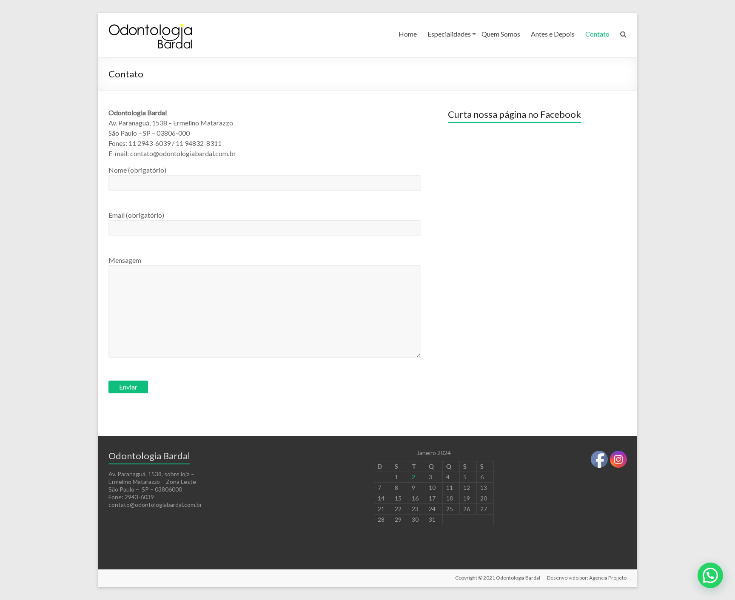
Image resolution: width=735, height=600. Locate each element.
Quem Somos (500, 34)
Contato (597, 34)
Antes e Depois (553, 34)
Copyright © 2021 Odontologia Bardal (497, 577)
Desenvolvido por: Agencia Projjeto (587, 577)
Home (408, 34)
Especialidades (449, 34)
